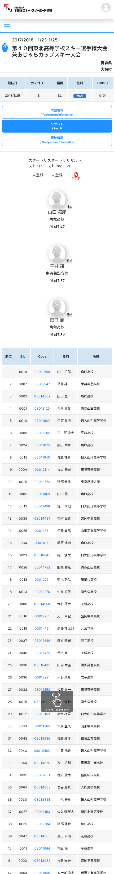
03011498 (42, 506)
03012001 (42, 775)
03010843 (42, 555)
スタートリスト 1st (38, 163)
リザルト (57, 126)
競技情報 (58, 140)
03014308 (42, 787)
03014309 (42, 396)
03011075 (42, 445)
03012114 (42, 470)
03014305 (42, 836)
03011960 (42, 421)
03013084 (42, 861)
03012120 (42, 408)
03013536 (42, 738)
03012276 (42, 592)
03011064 (42, 848)
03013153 (42, 714)
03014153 (42, 812)
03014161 (42, 531)
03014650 (42, 604)
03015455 (42, 653)
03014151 (42, 628)
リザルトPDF (74, 163)
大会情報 (57, 112)
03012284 (42, 824)
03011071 (42, 543)
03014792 (42, 567)
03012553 (42, 689)
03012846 (42, 641)
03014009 (42, 702)
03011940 (42, 457)
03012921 (42, 677)
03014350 (42, 763)
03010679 (42, 482)
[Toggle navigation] (6, 25)
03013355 (42, 799)
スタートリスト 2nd (56, 163)
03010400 (42, 751)
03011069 (42, 494)
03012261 (42, 616)
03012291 (42, 580)
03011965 (42, 726)
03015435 (42, 665)
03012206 (42, 433)
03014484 (42, 518)
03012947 (42, 384)
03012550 (42, 372)
